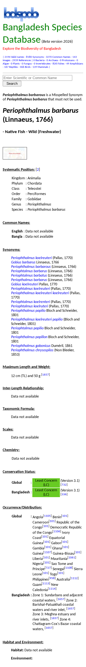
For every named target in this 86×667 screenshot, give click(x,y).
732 (64, 484)
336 (64, 494)
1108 (68, 568)
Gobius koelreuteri (24, 284)
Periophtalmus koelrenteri (30, 302)
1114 (52, 588)
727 (48, 568)
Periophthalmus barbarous (31, 267)
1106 (56, 531)
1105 (47, 516)
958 (52, 578)
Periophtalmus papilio (27, 328)
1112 (74, 578)
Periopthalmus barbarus (29, 280)
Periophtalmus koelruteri (29, 306)
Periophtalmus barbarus (29, 271)
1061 (71, 557)
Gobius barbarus (23, 262)
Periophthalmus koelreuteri (31, 258)
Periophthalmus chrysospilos (32, 350)
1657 (45, 374)
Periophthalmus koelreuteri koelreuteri (40, 293)
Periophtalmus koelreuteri (30, 289)
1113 (46, 583)
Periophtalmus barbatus (29, 275)
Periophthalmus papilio (28, 311)
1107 (47, 552)
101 (64, 516)
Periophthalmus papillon (29, 337)
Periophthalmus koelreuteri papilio (37, 319)
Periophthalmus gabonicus (31, 346)
